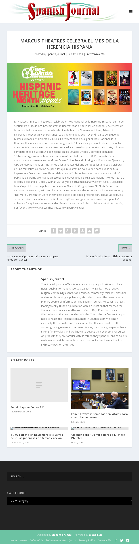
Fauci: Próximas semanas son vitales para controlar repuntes (99, 415)
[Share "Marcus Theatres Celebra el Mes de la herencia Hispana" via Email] (89, 230)
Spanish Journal (56, 54)
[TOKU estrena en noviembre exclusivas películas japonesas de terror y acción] (39, 428)
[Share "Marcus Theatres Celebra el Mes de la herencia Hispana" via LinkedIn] (75, 230)
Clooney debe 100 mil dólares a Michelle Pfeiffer (98, 436)
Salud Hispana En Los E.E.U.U (29, 407)
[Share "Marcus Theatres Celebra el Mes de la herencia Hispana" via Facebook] (53, 230)
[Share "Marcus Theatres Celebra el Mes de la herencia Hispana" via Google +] (67, 230)
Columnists (36, 540)
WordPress (95, 534)
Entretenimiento (95, 54)
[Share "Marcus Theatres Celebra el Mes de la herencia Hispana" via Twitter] (60, 230)
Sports (72, 540)
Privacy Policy (87, 540)
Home (14, 540)
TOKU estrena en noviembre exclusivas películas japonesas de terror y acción (36, 436)
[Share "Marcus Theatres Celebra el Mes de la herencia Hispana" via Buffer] (82, 230)
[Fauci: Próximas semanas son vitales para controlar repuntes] (100, 388)
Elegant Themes (61, 534)
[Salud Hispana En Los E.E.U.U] (39, 385)
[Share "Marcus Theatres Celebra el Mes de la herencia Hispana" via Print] (96, 230)
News (23, 540)
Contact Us (104, 540)
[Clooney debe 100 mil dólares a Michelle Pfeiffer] (100, 428)
